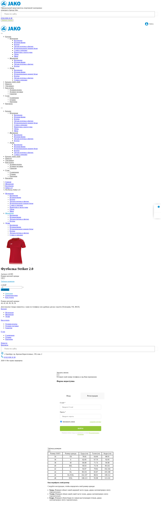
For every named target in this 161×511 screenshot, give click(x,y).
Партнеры (13, 102)
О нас (3, 332)
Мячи (16, 56)
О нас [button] (7, 96)
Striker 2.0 (8, 188)
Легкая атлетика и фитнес (23, 46)
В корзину (5, 289)
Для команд (9, 86)
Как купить (9, 297)
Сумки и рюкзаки (20, 50)
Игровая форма (19, 42)
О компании (14, 98)
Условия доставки (16, 92)
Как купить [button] (9, 88)
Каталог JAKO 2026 (12, 82)
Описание (9, 293)
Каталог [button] (8, 36)
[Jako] (11, 6)
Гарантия (13, 94)
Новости (8, 84)
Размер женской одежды (10, 276)
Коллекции (18, 40)
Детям (12, 68)
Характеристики (11, 295)
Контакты (9, 104)
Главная (8, 182)
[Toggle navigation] (2, 33)
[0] (157, 209)
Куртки (16, 44)
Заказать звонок (7, 20)
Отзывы (13, 100)
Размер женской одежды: (10, 301)
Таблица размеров (7, 281)
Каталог (4, 309)
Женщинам (14, 58)
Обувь (16, 54)
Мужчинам (14, 38)
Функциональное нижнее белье (26, 48)
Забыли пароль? (95, 422)
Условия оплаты (16, 90)
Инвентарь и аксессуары (23, 52)
